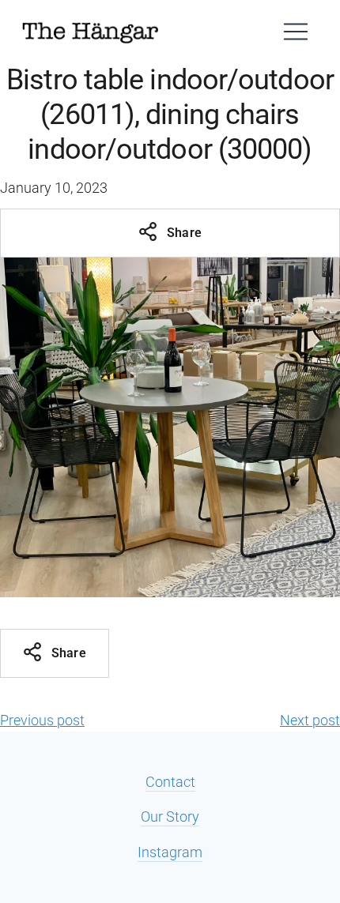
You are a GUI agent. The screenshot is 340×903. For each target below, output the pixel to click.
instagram (170, 852)
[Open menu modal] (296, 31)
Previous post (42, 720)
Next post (310, 720)
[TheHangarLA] (90, 31)
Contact (170, 781)
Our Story (170, 816)
